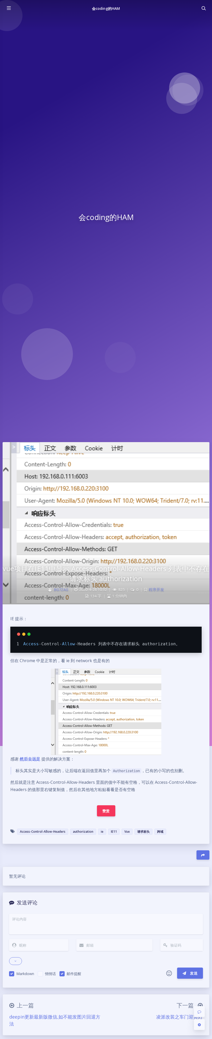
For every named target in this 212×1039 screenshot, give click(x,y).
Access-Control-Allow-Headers (42, 831)
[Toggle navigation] (203, 8)
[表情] (169, 973)
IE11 (114, 831)
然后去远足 (30, 759)
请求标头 (143, 831)
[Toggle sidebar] (8, 8)
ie (102, 831)
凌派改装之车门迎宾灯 (179, 1017)
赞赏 (106, 810)
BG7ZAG (61, 589)
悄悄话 (50, 973)
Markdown (25, 973)
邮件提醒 (74, 973)
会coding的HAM (106, 8)
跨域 (160, 831)
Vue (127, 831)
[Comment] (199, 1011)
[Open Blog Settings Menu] (199, 1024)
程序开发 (156, 589)
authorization (83, 831)
